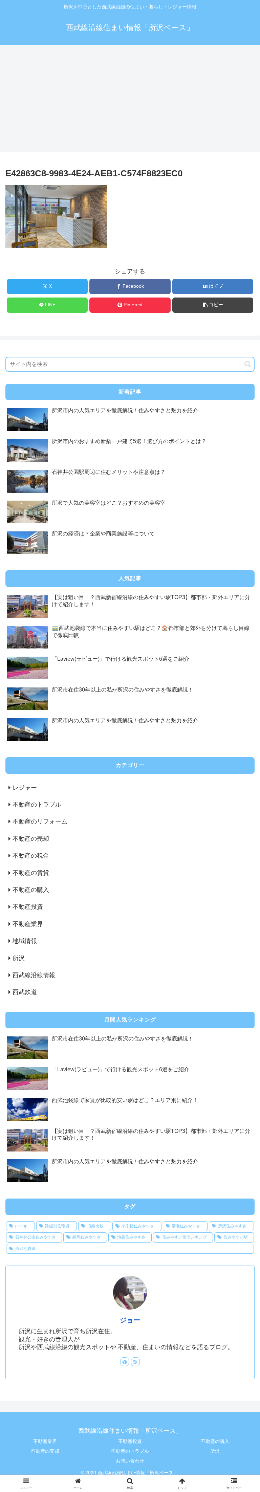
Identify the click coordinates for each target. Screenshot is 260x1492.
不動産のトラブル (130, 1451)
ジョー (130, 1320)
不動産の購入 (215, 1441)
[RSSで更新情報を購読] (135, 1361)
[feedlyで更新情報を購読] (124, 1361)
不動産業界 (45, 1441)
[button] (212, 305)
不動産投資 (130, 1441)
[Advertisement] (130, 100)
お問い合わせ (130, 1461)
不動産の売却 (45, 1451)
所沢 (215, 1451)
